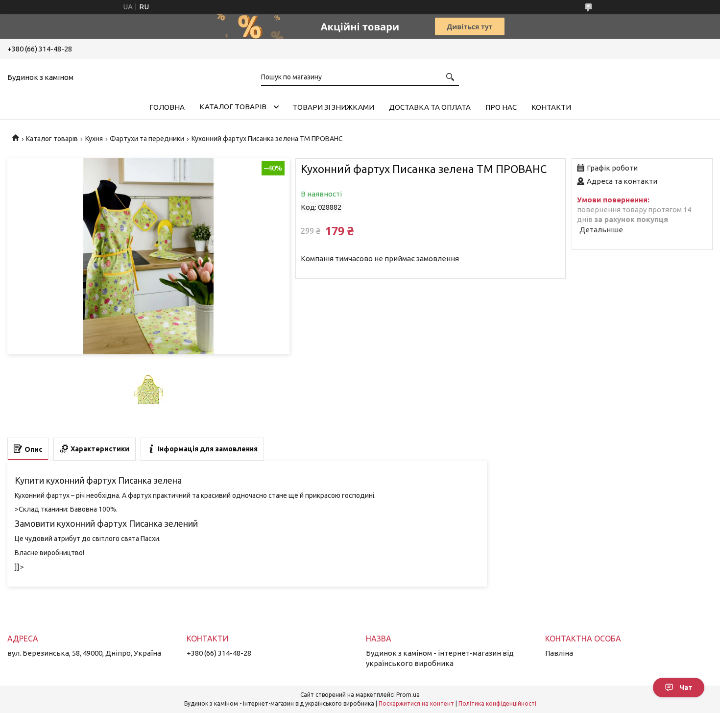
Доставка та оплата (430, 107)
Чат (686, 687)
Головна (167, 107)
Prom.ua (408, 694)
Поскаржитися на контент (416, 703)
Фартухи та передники (147, 139)
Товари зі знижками (333, 107)
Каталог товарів (232, 106)
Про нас (501, 107)
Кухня (94, 139)
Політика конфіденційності (497, 703)
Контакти (551, 107)
